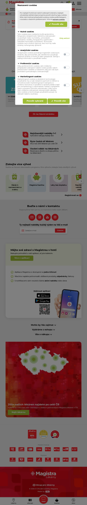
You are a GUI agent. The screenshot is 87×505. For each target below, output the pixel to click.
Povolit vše (57, 24)
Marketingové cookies (30, 77)
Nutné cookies (27, 32)
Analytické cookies (29, 50)
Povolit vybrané (35, 101)
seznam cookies (59, 19)
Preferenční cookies (29, 63)
